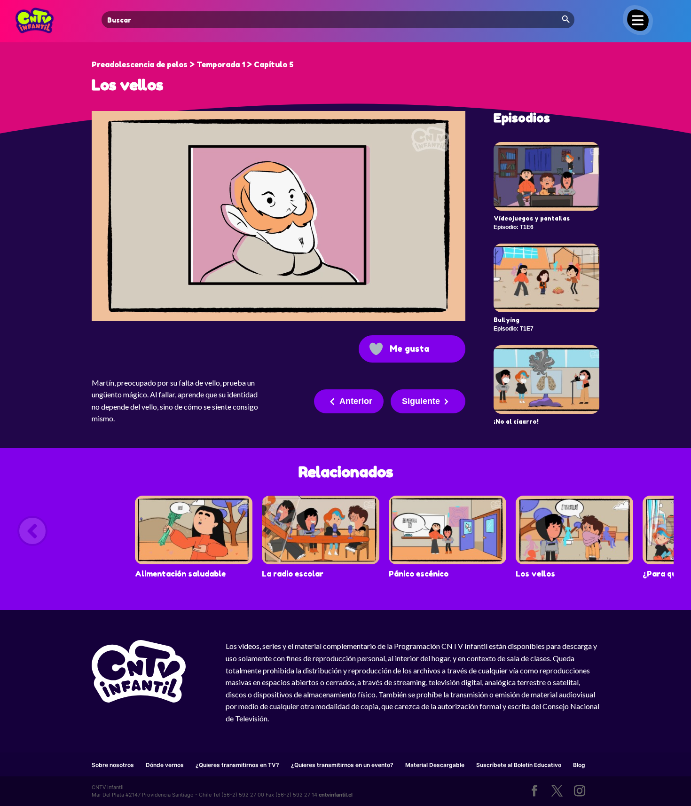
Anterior (355, 401)
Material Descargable (434, 764)
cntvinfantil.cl (336, 794)
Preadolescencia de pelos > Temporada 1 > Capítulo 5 (192, 64)
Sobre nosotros (113, 764)
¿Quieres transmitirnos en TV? (237, 764)
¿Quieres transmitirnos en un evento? (342, 764)
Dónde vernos (165, 764)
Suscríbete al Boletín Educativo (518, 764)
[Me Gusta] (376, 349)
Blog (579, 764)
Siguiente (421, 401)
